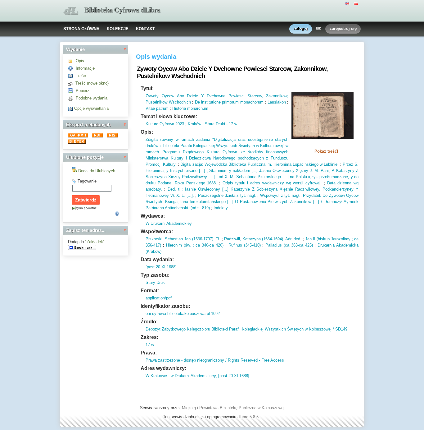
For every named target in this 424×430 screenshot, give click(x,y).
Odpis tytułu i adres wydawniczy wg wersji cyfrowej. (272, 183)
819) (205, 208)
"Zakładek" (95, 241)
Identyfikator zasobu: (165, 306)
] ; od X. (221, 176)
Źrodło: (149, 321)
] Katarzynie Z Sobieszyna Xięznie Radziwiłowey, (273, 189)
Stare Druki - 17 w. (221, 124)
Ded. (172, 189)
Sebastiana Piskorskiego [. (260, 176)
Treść (81, 75)
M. (316, 170)
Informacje (85, 68)
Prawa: (149, 352)
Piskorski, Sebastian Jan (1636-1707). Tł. (183, 239)
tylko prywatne (86, 208)
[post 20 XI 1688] (161, 267)
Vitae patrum (157, 108)
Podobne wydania (91, 98)
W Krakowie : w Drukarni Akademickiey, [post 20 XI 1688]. (198, 375)
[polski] (356, 3)
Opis (80, 60)
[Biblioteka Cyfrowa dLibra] (71, 11)
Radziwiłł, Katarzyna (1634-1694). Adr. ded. (262, 239)
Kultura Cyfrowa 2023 (165, 124)
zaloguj (301, 28)
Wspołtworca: (157, 231)
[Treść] (72, 75)
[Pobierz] (72, 90)
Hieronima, (155, 170)
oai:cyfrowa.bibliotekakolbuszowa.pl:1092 (183, 313)
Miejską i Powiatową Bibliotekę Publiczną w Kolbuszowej (233, 407)
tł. (179, 189)
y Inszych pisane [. (183, 170)
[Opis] (72, 60)
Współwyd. (270, 195)
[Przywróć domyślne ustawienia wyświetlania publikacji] (71, 108)
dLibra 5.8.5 (248, 416)
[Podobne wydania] (72, 98)
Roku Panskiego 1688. (195, 183)
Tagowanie (87, 181)
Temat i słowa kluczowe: (169, 116)
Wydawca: (153, 216)
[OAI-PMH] (78, 136)
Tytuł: (147, 88)
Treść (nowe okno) (92, 83)
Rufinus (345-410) (244, 245)
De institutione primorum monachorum (229, 102)
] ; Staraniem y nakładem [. (229, 170)
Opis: (147, 132)
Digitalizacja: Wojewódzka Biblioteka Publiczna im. (226, 164)
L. (182, 195)
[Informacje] (72, 68)
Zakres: (149, 337)
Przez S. (351, 164)
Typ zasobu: (155, 275)
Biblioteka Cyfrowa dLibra (122, 10)
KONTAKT (145, 28)
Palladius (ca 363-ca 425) (289, 245)
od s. (196, 208)
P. (332, 170)
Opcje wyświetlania (91, 108)
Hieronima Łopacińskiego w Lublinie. (305, 164)
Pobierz (82, 90)
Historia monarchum (190, 108)
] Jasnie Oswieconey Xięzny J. (284, 170)
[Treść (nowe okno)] (71, 83)
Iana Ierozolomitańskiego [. (204, 201)
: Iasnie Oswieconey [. (203, 189)
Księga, (170, 201)
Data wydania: (157, 259)
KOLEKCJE (118, 28)
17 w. (150, 344)
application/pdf (159, 298)
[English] (348, 3)
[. (187, 195)
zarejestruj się (343, 28)
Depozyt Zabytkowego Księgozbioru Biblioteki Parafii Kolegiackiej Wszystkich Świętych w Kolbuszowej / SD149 (246, 329)
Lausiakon (277, 102)
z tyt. (285, 195)
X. (177, 195)
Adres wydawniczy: (163, 368)
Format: (150, 290)
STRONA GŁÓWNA (81, 28)
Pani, (324, 170)
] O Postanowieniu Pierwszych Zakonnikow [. (273, 201)
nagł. (251, 195)
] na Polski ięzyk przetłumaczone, (318, 176)
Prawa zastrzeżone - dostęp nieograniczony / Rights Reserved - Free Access (215, 360)
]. (193, 195)
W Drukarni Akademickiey (169, 223)
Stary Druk (155, 282)
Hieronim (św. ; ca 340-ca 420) (194, 245)
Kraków (194, 124)
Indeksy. (221, 208)
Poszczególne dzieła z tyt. (222, 195)
